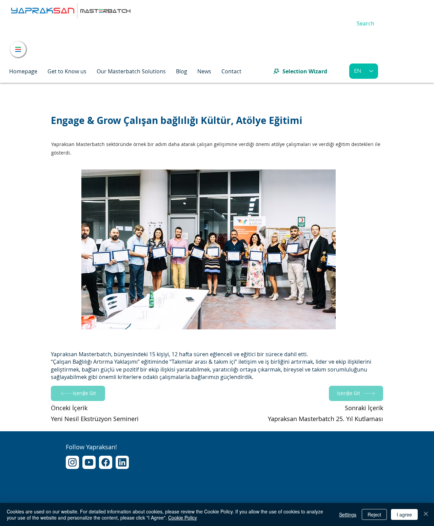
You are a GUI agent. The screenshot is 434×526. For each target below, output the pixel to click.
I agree (404, 514)
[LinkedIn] (122, 462)
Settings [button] (347, 514)
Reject (374, 514)
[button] (67, 71)
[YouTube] (89, 462)
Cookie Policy (182, 517)
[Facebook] (105, 462)
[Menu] (18, 49)
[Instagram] (72, 462)
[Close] (426, 514)
